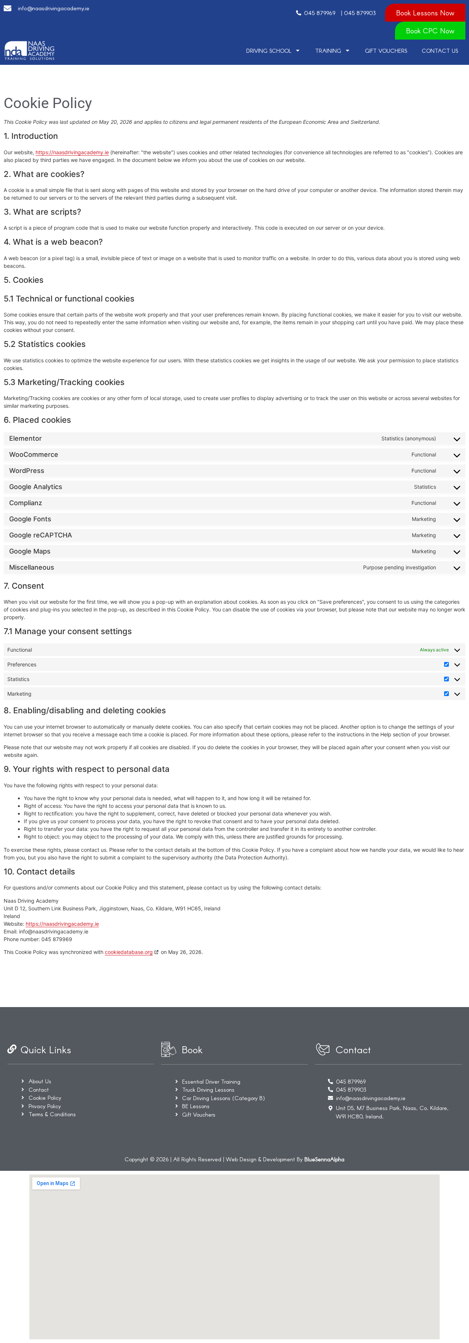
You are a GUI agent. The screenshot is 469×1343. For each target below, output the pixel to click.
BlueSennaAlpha (324, 1159)
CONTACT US (440, 50)
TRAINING (328, 50)
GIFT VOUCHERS (386, 50)
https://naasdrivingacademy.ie (72, 152)
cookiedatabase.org (129, 952)
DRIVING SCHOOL (268, 50)
